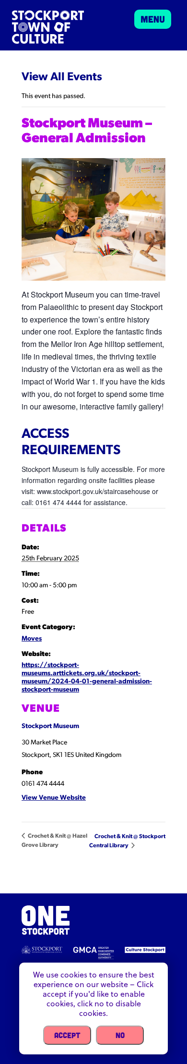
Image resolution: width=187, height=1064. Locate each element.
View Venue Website (54, 798)
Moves (32, 639)
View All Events (62, 77)
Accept (67, 1034)
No (120, 1034)
